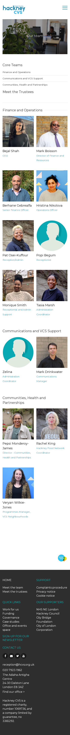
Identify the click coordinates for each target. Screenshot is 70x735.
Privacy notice (45, 591)
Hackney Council (47, 613)
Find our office (12, 691)
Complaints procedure (51, 587)
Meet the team (13, 587)
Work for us (11, 609)
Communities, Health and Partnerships (25, 84)
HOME (7, 580)
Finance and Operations (16, 72)
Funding (8, 613)
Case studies (11, 621)
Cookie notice (45, 595)
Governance (11, 617)
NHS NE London (47, 609)
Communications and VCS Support (23, 78)
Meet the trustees (15, 591)
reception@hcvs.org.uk (18, 664)
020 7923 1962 (12, 670)
